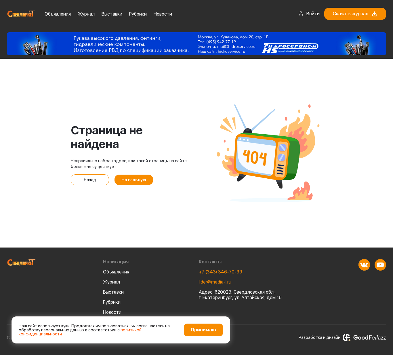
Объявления (58, 14)
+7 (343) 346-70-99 (220, 272)
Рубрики (138, 14)
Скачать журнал (350, 13)
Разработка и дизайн (319, 337)
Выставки (112, 14)
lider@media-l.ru (215, 282)
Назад (90, 180)
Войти (313, 13)
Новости (163, 14)
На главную (133, 180)
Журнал (86, 14)
